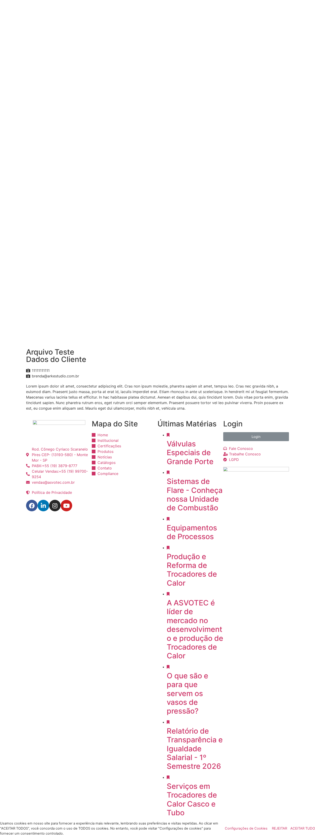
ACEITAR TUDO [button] (302, 828)
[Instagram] (55, 505)
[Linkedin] (43, 505)
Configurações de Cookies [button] (246, 828)
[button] (256, 436)
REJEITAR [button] (279, 828)
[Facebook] (32, 505)
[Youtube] (66, 505)
